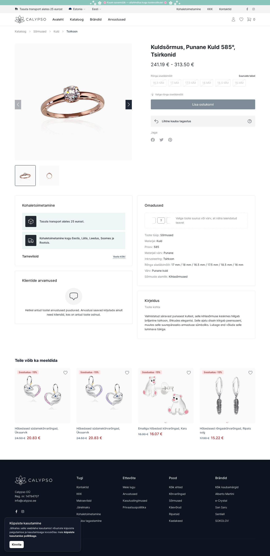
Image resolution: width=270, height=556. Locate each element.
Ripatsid (174, 514)
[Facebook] (247, 9)
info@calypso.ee (25, 500)
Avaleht (58, 19)
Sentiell (220, 514)
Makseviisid (84, 500)
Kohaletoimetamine (189, 9)
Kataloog (77, 19)
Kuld (56, 31)
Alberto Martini (224, 493)
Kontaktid (225, 9)
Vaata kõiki (119, 256)
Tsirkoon (71, 31)
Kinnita (16, 544)
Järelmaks (83, 507)
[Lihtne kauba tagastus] (249, 121)
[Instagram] (253, 9)
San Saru (221, 507)
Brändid (96, 19)
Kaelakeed (176, 520)
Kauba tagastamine (89, 520)
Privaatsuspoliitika (134, 507)
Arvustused (117, 19)
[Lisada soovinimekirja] (65, 372)
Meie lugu (129, 487)
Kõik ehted (176, 487)
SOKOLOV (222, 520)
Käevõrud (175, 507)
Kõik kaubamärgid (227, 487)
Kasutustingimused (135, 500)
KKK (210, 9)
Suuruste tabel (247, 75)
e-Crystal (221, 500)
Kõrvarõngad (177, 493)
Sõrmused (39, 31)
